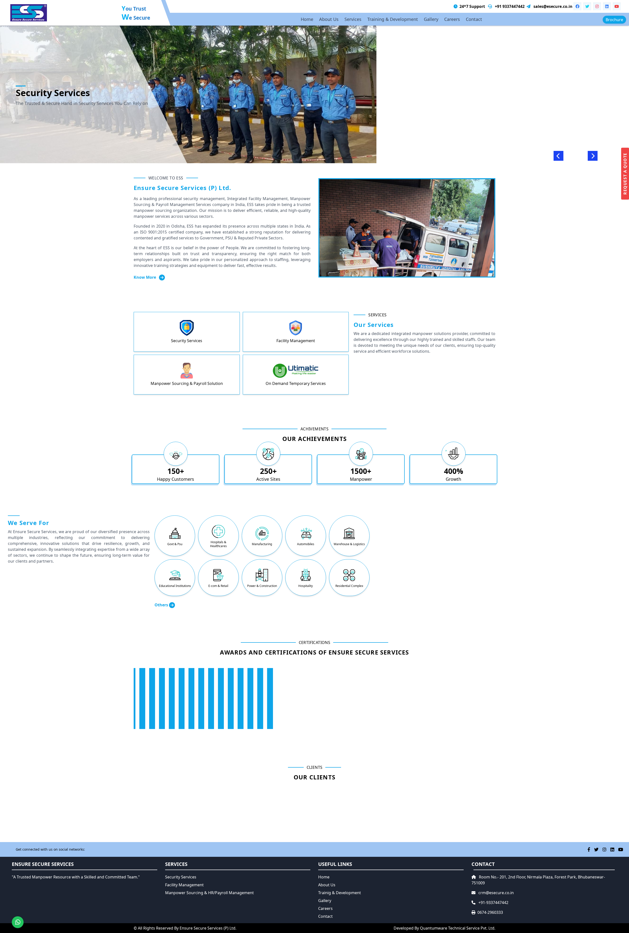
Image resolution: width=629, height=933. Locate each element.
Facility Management (184, 885)
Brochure (614, 19)
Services (352, 19)
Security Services (180, 877)
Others (162, 605)
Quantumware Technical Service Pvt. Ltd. (457, 928)
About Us (329, 19)
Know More (145, 277)
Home (307, 19)
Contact (474, 19)
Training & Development (392, 19)
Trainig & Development (339, 892)
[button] (558, 156)
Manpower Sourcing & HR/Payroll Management (209, 892)
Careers (452, 19)
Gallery (431, 19)
